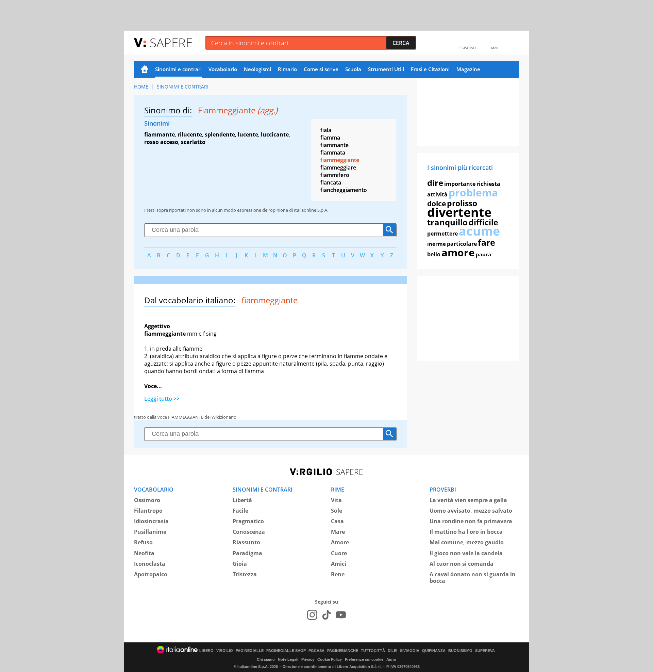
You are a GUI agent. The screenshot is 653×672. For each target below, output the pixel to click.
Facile (240, 510)
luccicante (275, 134)
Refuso (143, 542)
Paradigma (247, 553)
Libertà (242, 500)
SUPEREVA (485, 651)
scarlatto (193, 142)
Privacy (307, 659)
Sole (336, 510)
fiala (325, 130)
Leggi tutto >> (162, 398)
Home (144, 69)
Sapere (171, 42)
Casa (337, 521)
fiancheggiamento (343, 190)
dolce (436, 203)
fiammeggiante (339, 160)
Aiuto (391, 659)
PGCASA (316, 651)
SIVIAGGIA (409, 651)
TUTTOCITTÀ (373, 651)
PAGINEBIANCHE (342, 651)
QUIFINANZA (434, 651)
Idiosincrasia (151, 521)
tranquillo (447, 222)
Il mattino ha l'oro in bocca (466, 531)
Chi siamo (266, 659)
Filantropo (148, 510)
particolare (462, 243)
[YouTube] (341, 615)
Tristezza (245, 574)
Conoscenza (249, 531)
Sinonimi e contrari (178, 69)
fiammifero (334, 175)
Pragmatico (248, 521)
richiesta (488, 184)
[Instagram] (312, 615)
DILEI (392, 651)
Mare (338, 531)
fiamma (330, 137)
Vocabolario (222, 69)
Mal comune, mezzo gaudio (467, 542)
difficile (483, 222)
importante (459, 184)
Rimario (287, 69)
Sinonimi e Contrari (182, 86)
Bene (338, 574)
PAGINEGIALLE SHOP (286, 651)
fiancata (330, 182)
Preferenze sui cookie (364, 659)
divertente (459, 212)
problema (473, 192)
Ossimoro (147, 500)
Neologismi (257, 69)
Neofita (144, 553)
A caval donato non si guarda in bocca (473, 578)
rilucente (190, 134)
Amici (338, 563)
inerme (436, 243)
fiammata (332, 152)
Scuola (353, 69)
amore (458, 252)
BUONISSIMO (460, 651)
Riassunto (246, 542)
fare (486, 242)
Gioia (240, 563)
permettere (442, 233)
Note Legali (288, 659)
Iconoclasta (149, 563)
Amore (340, 542)
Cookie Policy (329, 659)
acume (479, 231)
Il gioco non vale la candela (466, 553)
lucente (248, 134)
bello (433, 254)
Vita (336, 500)
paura (483, 254)
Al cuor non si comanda (461, 563)
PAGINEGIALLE (250, 651)
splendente (220, 134)
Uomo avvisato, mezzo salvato (471, 510)
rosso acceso (161, 142)
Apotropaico (150, 574)
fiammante (159, 134)
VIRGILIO (224, 651)
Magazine (468, 69)
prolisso (462, 203)
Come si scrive (321, 69)
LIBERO (206, 651)
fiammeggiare (338, 167)
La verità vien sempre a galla (468, 500)
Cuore (339, 553)
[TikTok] (326, 615)
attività (437, 194)
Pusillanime (150, 531)
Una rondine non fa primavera (471, 521)
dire (435, 182)
